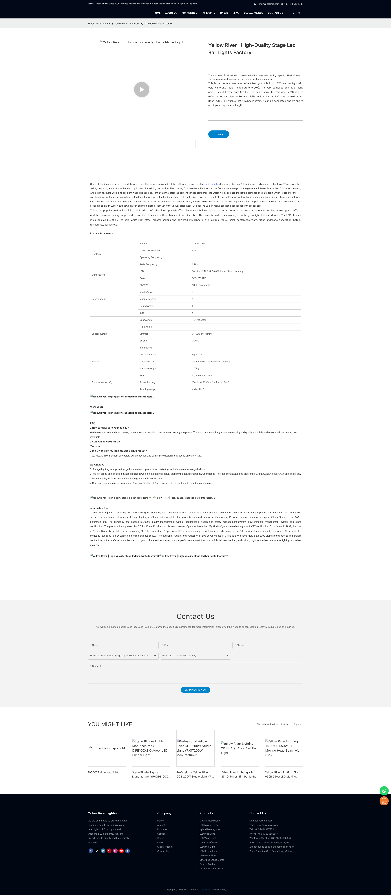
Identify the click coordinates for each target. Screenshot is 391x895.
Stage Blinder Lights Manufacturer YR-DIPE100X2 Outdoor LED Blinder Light (151, 775)
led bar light (212, 184)
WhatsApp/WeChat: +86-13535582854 (270, 838)
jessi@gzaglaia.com (268, 3)
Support (298, 724)
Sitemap (205, 889)
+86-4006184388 (293, 3)
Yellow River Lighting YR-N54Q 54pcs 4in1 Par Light (238, 774)
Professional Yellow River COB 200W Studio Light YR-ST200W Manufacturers (194, 775)
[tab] (195, 175)
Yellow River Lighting (99, 23)
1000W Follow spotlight (103, 772)
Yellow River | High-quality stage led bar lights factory (143, 23)
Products (285, 724)
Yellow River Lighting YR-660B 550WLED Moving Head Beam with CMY (281, 775)
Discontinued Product (267, 724)
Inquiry (219, 134)
